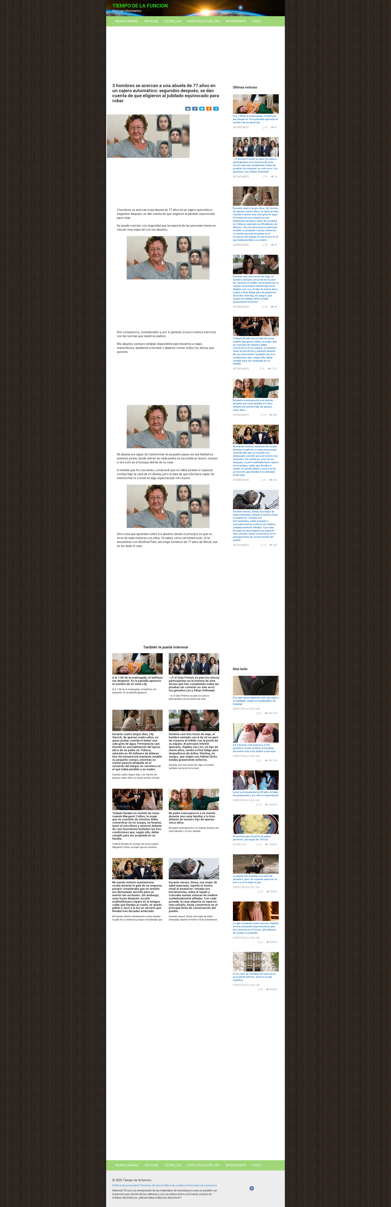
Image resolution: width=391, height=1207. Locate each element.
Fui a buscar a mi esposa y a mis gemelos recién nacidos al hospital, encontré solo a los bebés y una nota (254, 748)
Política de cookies (174, 1185)
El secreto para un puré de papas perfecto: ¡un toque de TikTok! (252, 838)
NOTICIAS (151, 21)
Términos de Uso (150, 1185)
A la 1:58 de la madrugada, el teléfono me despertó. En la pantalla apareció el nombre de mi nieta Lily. (137, 681)
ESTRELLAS (172, 21)
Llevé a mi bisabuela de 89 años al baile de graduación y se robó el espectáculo (256, 794)
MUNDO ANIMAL (127, 21)
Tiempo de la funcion (140, 6)
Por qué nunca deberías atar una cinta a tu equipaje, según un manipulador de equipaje (256, 701)
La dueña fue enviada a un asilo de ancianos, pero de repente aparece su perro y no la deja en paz (255, 879)
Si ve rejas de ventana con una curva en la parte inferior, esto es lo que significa (254, 977)
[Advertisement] (195, 52)
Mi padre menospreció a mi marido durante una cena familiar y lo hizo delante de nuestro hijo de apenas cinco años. (192, 817)
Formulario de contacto (201, 1185)
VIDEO (256, 21)
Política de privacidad (125, 1185)
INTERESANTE (236, 21)
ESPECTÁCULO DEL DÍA (203, 21)
